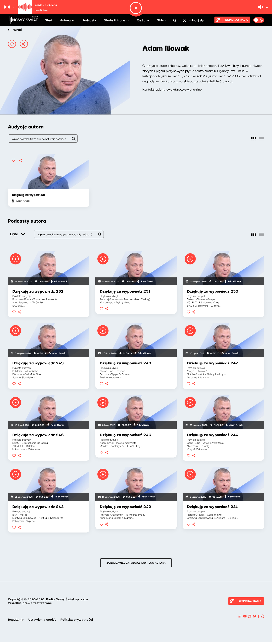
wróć (17, 29)
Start (48, 20)
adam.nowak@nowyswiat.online (179, 89)
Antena (65, 20)
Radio (141, 20)
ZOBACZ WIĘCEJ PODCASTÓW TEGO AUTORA (136, 562)
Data (14, 234)
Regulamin (16, 619)
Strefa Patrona (114, 20)
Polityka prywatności (76, 619)
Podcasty (89, 20)
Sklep (161, 20)
